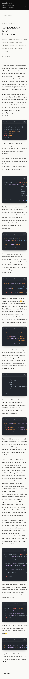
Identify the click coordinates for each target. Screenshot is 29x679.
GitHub (23, 89)
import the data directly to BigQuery (13, 502)
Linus (7, 3)
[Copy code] (24, 122)
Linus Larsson (7, 56)
